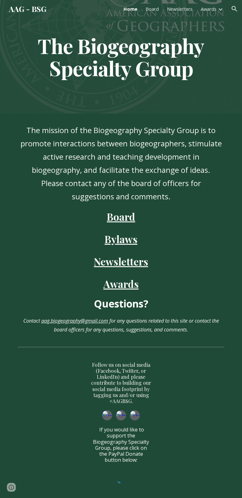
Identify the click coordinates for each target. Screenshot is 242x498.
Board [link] (152, 9)
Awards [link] (208, 9)
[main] (121, 57)
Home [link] (130, 9)
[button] (234, 8)
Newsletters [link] (180, 9)
